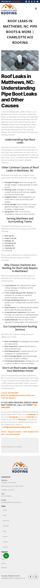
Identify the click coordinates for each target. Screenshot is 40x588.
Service (5, 536)
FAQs (3, 559)
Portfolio (6, 526)
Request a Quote (15, 432)
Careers (5, 547)
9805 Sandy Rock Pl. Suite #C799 (12, 486)
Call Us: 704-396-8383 (9, 393)
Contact (5, 542)
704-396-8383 (16, 1)
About (5, 515)
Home (3, 432)
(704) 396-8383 (6, 496)
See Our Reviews (13, 434)
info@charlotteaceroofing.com (11, 502)
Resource (6, 521)
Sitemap (4, 568)
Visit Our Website (8, 398)
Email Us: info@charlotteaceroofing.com (18, 395)
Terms (3, 563)
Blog (4, 531)
